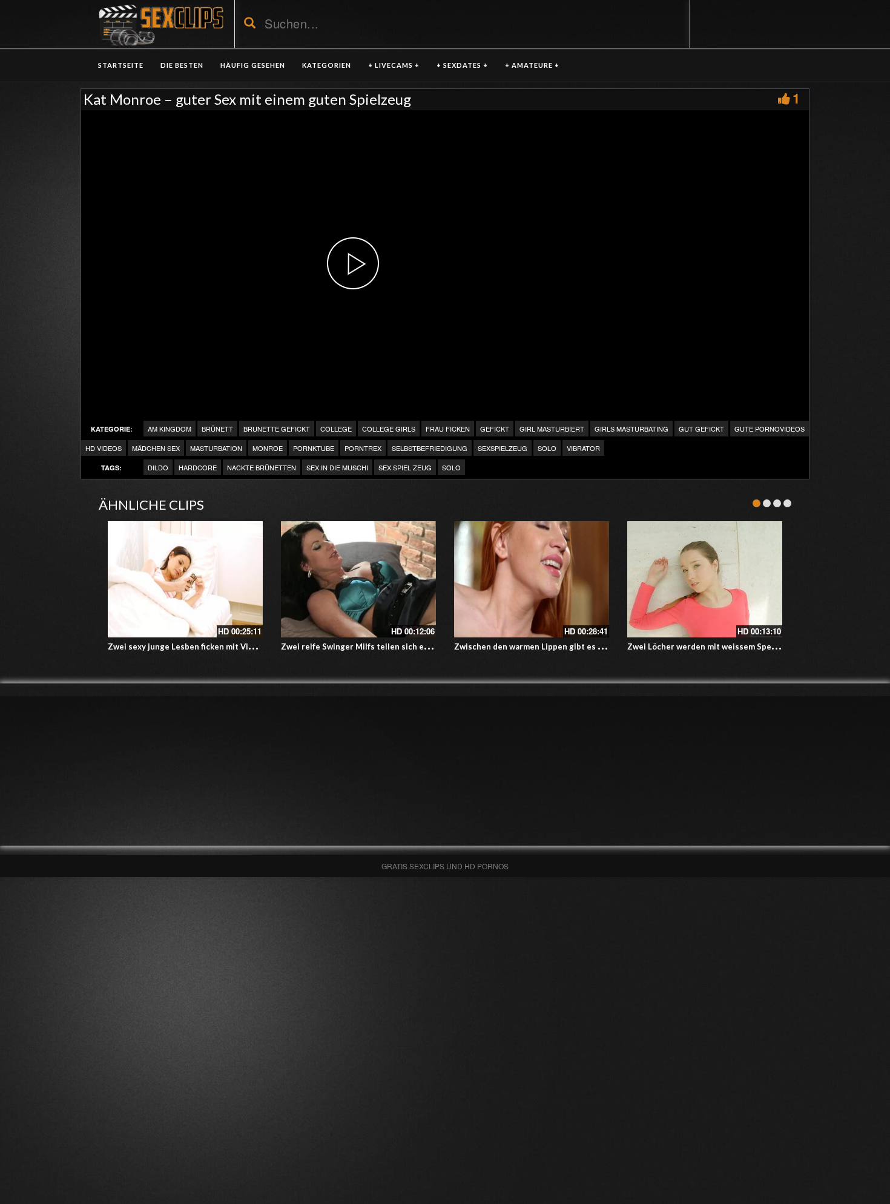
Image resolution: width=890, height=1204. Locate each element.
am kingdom (169, 428)
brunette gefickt (276, 428)
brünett (217, 428)
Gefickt (494, 428)
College (336, 428)
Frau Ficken (448, 428)
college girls (388, 428)
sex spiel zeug (405, 467)
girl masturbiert (551, 428)
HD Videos (103, 448)
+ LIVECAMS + (394, 65)
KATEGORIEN (326, 65)
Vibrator (583, 448)
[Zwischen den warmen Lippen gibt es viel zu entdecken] (531, 579)
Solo (547, 448)
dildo (158, 467)
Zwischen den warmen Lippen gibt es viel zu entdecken (559, 646)
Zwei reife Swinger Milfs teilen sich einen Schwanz (378, 646)
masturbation (216, 448)
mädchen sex (156, 448)
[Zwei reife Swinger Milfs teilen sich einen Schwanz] (358, 579)
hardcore (198, 467)
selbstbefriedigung (429, 448)
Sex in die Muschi (337, 467)
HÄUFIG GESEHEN (252, 65)
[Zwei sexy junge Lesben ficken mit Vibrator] (185, 579)
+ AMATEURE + (532, 65)
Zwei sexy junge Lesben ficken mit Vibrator (190, 646)
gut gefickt (701, 428)
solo (451, 467)
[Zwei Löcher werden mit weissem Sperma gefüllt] (704, 579)
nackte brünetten (261, 467)
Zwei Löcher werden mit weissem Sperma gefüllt (720, 646)
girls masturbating (631, 428)
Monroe (267, 448)
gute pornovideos (769, 428)
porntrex (362, 448)
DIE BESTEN (181, 65)
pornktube (313, 448)
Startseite (120, 65)
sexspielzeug (502, 448)
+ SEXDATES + (462, 65)
